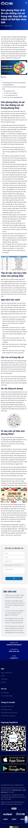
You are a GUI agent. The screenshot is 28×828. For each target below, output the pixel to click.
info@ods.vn (14, 658)
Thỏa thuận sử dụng (6, 709)
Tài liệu (3, 676)
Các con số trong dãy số (12, 93)
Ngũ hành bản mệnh (10, 91)
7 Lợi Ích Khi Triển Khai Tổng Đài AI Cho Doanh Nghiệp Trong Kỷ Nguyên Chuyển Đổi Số (15, 613)
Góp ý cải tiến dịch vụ (6, 672)
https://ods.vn (20, 533)
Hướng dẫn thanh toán (7, 706)
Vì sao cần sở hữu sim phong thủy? (13, 97)
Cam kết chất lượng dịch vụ (8, 716)
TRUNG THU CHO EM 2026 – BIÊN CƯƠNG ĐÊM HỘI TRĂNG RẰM (14, 596)
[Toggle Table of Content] (2, 80)
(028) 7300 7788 (14, 651)
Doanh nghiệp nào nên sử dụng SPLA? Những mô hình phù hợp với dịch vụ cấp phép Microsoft (14, 621)
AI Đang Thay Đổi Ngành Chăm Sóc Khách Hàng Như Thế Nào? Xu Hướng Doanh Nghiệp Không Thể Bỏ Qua (15, 604)
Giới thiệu (3, 682)
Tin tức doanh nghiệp (7, 696)
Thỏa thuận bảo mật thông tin (9, 712)
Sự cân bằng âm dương (11, 95)
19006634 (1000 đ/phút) (14, 645)
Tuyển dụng (4, 679)
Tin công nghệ (5, 692)
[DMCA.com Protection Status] (14, 827)
